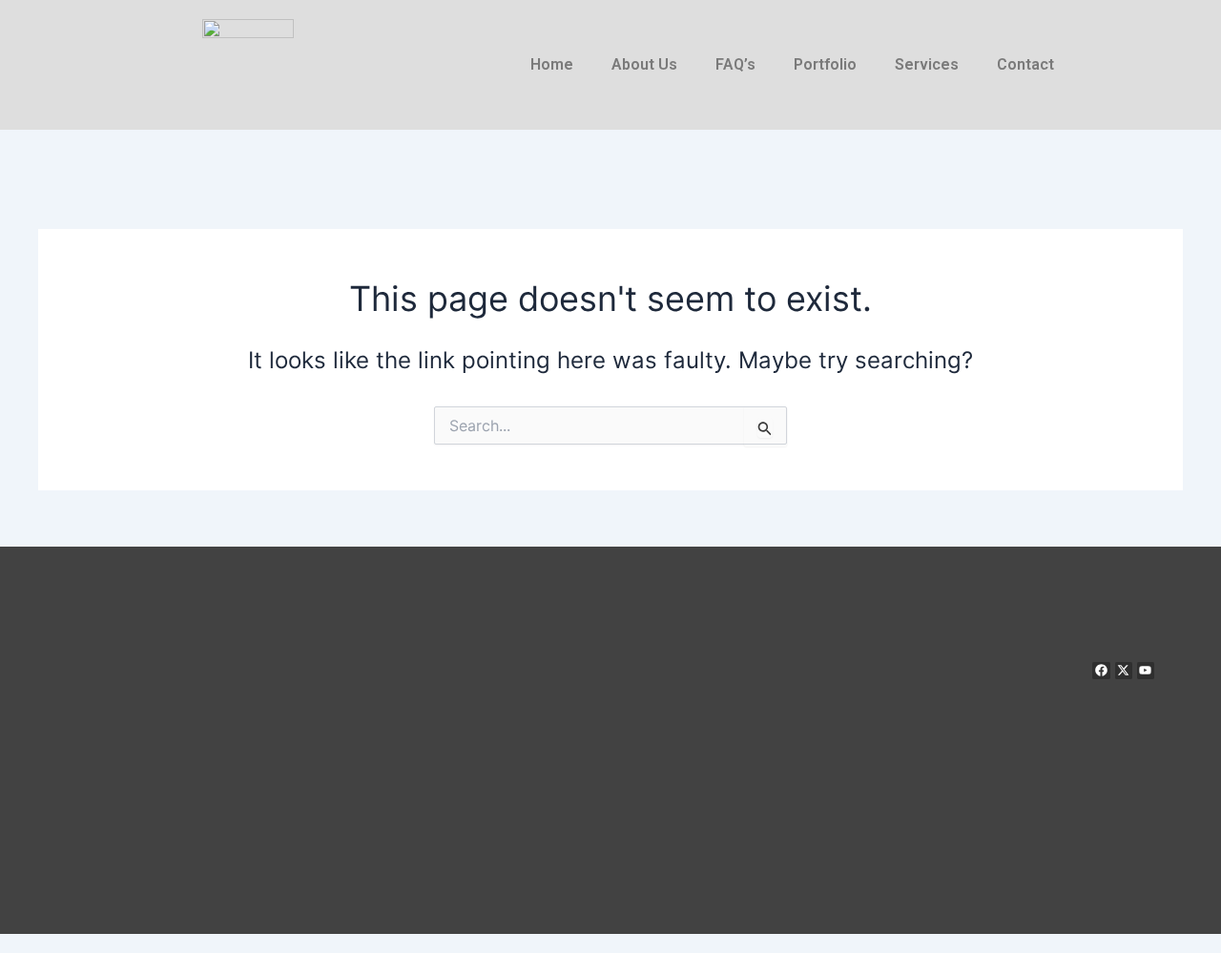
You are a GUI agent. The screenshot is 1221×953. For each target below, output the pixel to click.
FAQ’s (735, 64)
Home (551, 64)
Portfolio (825, 64)
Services (927, 64)
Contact (1025, 64)
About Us (644, 64)
